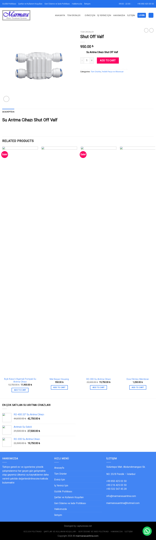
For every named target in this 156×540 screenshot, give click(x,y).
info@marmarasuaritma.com (121, 496)
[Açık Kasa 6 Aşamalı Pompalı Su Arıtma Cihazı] (20, 261)
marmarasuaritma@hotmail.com (123, 503)
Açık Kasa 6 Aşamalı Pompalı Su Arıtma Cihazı (20, 380)
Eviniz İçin (90, 15)
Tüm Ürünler (73, 15)
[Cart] (151, 15)
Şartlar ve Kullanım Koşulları (30, 4)
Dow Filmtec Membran (138, 379)
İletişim (87, 4)
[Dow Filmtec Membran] (138, 261)
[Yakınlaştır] (6, 99)
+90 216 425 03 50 (116, 485)
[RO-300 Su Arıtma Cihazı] (98, 261)
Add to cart (108, 60)
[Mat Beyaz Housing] (59, 261)
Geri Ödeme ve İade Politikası (57, 4)
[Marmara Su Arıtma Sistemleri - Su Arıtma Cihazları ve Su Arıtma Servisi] (16, 15)
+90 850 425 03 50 (116, 481)
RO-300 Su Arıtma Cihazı (98, 379)
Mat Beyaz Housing (59, 379)
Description (8, 112)
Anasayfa (60, 15)
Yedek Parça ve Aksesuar (113, 71)
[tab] (8, 112)
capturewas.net (84, 526)
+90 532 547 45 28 (116, 488)
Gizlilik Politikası (9, 4)
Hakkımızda (77, 4)
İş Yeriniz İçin (104, 15)
